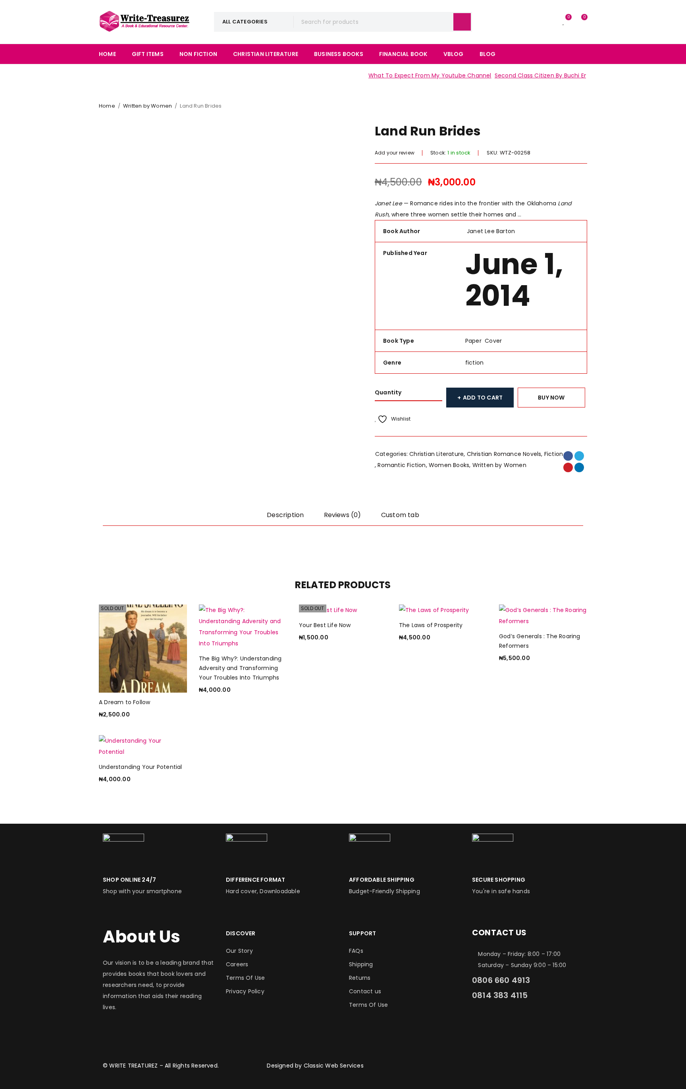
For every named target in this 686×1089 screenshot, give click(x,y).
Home (107, 106)
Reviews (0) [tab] (342, 514)
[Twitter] (525, 1023)
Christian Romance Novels (504, 454)
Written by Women (147, 106)
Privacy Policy (245, 991)
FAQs (356, 951)
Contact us (365, 991)
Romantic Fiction (402, 465)
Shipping (361, 964)
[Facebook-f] (482, 1023)
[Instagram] (503, 1023)
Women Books (449, 465)
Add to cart (483, 398)
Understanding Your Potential (140, 767)
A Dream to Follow (124, 702)
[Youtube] (547, 1023)
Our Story (239, 951)
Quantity (388, 392)
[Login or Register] (547, 22)
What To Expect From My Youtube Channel (416, 75)
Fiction (553, 454)
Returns (359, 978)
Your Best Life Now (325, 625)
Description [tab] (285, 514)
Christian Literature (436, 454)
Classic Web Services (334, 1066)
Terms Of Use (245, 978)
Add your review (394, 152)
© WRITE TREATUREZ (130, 1066)
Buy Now (551, 398)
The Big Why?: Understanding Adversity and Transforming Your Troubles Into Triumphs (240, 668)
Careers (237, 964)
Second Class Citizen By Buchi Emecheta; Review (550, 75)
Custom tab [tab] (400, 514)
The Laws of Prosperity (430, 625)
